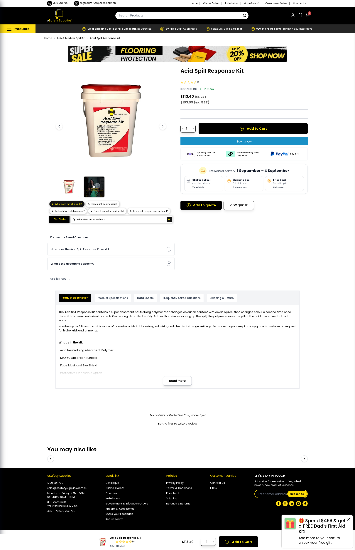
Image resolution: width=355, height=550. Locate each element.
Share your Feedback (119, 514)
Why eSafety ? (252, 3)
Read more (177, 381)
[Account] (293, 15)
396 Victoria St (56, 502)
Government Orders (276, 3)
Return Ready (114, 519)
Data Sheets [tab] (145, 298)
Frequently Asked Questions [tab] (182, 298)
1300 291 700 (55, 483)
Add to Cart (257, 128)
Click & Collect (211, 3)
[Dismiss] (349, 519)
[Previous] (59, 126)
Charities (111, 493)
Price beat (172, 493)
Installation (231, 3)
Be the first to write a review (177, 423)
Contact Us (299, 3)
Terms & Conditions (179, 488)
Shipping (171, 498)
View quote (239, 205)
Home (194, 3)
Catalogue (112, 483)
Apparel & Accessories (120, 509)
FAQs (213, 488)
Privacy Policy (175, 483)
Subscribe (297, 494)
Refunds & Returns (178, 503)
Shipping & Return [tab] (222, 298)
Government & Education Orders (127, 503)
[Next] (162, 126)
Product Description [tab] (75, 298)
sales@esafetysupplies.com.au (67, 488)
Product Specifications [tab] (112, 298)
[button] (245, 15)
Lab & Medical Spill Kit (71, 38)
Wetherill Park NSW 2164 (62, 506)
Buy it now (244, 141)
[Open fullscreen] (158, 73)
